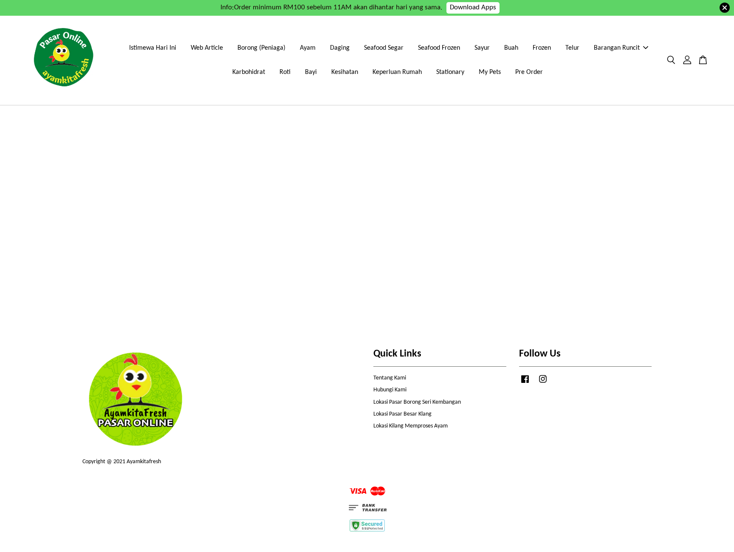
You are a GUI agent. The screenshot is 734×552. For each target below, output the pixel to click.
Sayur (482, 48)
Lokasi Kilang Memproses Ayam (410, 426)
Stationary (450, 72)
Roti (285, 72)
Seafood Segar (384, 48)
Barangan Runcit (617, 48)
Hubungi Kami (390, 390)
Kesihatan (344, 72)
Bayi (311, 72)
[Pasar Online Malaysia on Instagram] (543, 383)
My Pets (490, 72)
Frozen (542, 48)
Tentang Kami (389, 378)
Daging (340, 48)
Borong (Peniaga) (261, 48)
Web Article (207, 48)
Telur (572, 48)
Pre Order (529, 72)
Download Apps (473, 7)
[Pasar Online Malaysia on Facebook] (525, 383)
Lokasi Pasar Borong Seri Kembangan (417, 402)
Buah (511, 48)
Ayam (308, 48)
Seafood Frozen (439, 48)
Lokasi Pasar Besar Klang (402, 414)
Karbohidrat (248, 72)
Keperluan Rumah (397, 72)
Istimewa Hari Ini (152, 48)
